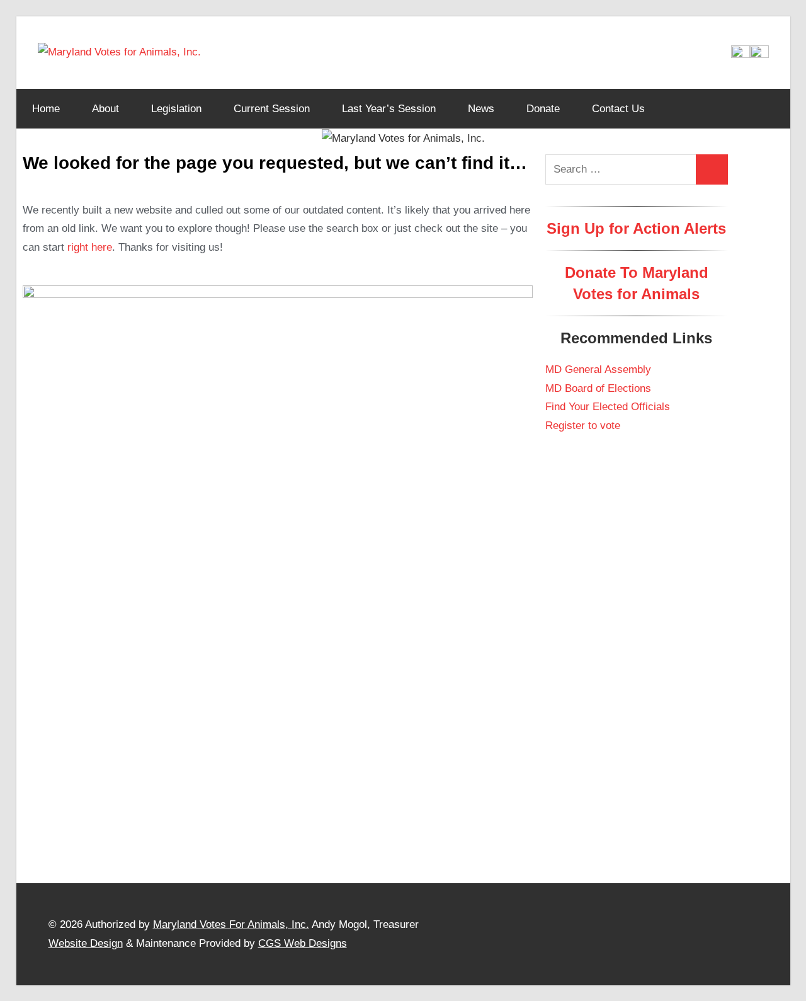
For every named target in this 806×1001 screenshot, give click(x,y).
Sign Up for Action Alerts (636, 228)
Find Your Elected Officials (607, 407)
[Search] (711, 169)
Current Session (272, 109)
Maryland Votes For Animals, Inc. (231, 924)
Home (46, 109)
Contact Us (618, 109)
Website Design (85, 943)
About (105, 109)
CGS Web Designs (302, 943)
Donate (543, 109)
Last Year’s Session (389, 109)
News (481, 109)
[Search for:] (621, 169)
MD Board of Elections (598, 388)
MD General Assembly (598, 369)
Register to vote (582, 426)
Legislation (176, 109)
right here (89, 247)
